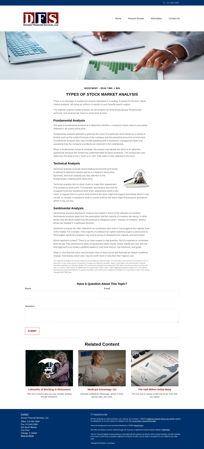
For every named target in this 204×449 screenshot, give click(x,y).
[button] (118, 18)
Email (107, 288)
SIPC (168, 430)
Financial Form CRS (100, 414)
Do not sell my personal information (144, 421)
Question (30, 306)
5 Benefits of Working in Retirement (49, 389)
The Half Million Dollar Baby (154, 389)
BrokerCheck (138, 425)
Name (28, 288)
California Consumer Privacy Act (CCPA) (160, 419)
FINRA (164, 430)
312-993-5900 (173, 2)
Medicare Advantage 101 (102, 389)
